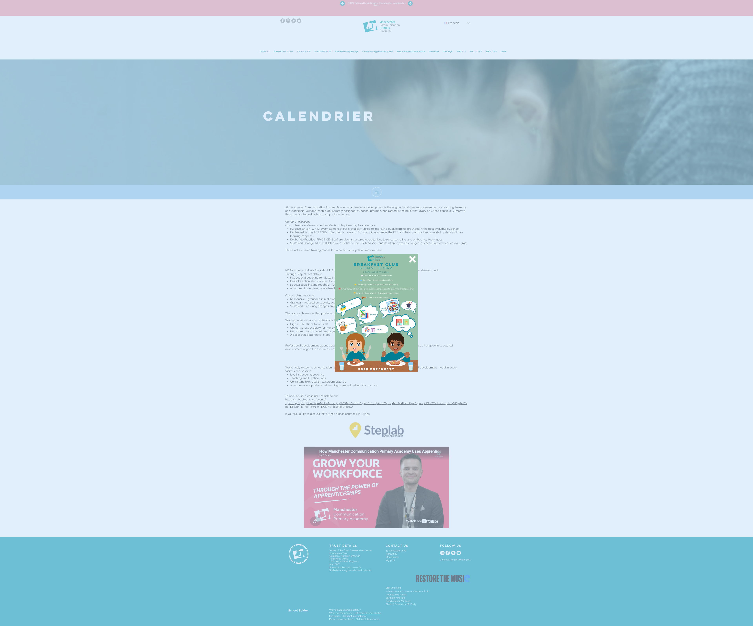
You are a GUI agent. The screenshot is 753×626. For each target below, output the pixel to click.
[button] (412, 259)
